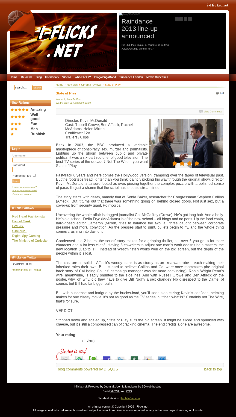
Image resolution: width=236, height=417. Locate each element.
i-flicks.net (218, 5)
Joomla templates (126, 386)
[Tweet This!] (120, 357)
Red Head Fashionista (29, 216)
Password (18, 165)
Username (19, 155)
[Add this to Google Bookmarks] (148, 357)
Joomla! (109, 386)
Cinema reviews (91, 84)
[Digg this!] (65, 357)
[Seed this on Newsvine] (134, 357)
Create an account (22, 194)
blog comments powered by (88, 369)
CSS (129, 391)
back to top (213, 369)
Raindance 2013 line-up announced (139, 29)
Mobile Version (130, 398)
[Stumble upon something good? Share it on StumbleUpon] (79, 357)
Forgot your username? (24, 190)
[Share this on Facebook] (107, 357)
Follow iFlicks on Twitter (26, 269)
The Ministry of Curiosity (30, 240)
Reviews (72, 84)
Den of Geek (21, 221)
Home (59, 84)
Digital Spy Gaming (26, 236)
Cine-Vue (19, 231)
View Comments (213, 111)
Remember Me (21, 175)
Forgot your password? (24, 187)
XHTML (115, 391)
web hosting (154, 386)
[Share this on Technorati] (93, 357)
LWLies (18, 226)
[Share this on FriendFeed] (162, 357)
